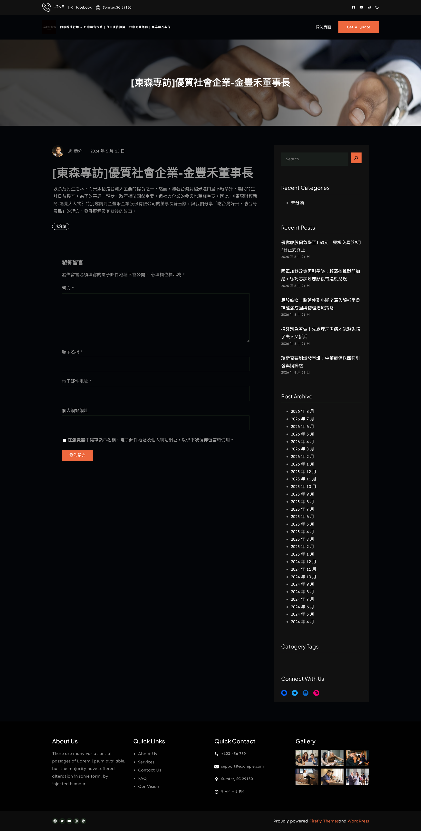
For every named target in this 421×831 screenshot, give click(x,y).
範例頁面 (323, 27)
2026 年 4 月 (302, 441)
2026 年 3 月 (302, 449)
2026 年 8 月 (302, 411)
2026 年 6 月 (302, 426)
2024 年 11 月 (303, 569)
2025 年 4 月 (302, 531)
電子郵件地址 (76, 381)
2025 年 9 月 (302, 494)
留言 (68, 288)
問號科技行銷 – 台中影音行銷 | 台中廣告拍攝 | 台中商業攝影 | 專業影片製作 (115, 27)
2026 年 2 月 (302, 456)
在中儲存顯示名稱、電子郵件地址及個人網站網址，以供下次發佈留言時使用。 (151, 440)
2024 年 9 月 (302, 584)
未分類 (61, 226)
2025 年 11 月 (303, 479)
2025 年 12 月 (303, 471)
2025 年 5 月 (302, 524)
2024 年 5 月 (302, 614)
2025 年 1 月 (302, 554)
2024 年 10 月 (303, 576)
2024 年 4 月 (302, 621)
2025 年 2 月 (302, 546)
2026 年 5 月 (302, 434)
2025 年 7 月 (302, 509)
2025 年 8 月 (302, 501)
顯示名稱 (72, 352)
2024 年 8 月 (302, 591)
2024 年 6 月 (302, 606)
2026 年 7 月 (302, 419)
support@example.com (242, 766)
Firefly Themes (324, 821)
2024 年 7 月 (302, 599)
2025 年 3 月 (302, 539)
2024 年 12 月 (303, 561)
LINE (58, 6)
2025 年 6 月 (302, 516)
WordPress (358, 821)
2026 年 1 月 (302, 464)
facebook (84, 7)
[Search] (356, 157)
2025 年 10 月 (303, 486)
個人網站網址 (75, 410)
